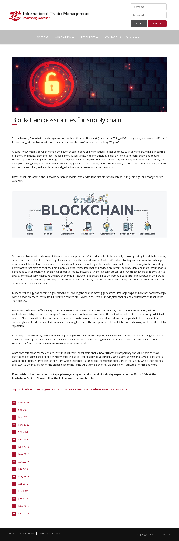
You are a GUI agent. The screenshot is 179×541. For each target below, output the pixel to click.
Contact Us (113, 37)
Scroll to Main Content (21, 533)
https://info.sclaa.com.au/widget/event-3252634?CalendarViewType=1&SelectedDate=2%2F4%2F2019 (69, 389)
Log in (157, 23)
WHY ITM (42, 37)
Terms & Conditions (49, 533)
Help (139, 23)
